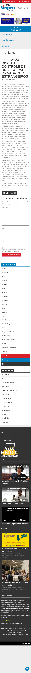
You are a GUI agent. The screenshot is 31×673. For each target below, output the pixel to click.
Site (3, 241)
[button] (14, 27)
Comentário (5, 207)
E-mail (4, 235)
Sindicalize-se (7, 34)
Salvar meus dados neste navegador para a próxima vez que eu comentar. (14, 250)
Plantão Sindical (8, 40)
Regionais (5, 46)
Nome (4, 228)
